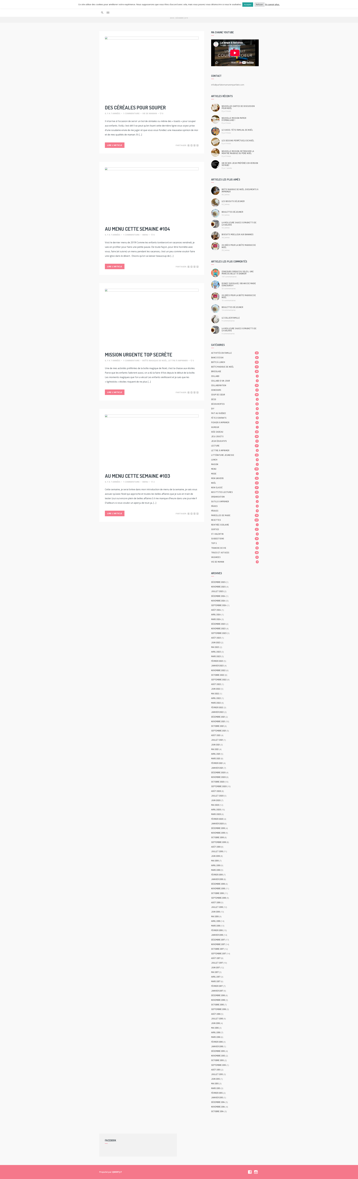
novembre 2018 (218, 888)
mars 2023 (216, 656)
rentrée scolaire (234, 525)
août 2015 (215, 1069)
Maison (234, 464)
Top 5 (234, 543)
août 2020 (216, 791)
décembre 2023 (218, 624)
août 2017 (215, 958)
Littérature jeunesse (234, 455)
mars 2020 (216, 814)
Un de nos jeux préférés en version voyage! (240, 164)
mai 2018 (215, 916)
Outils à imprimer (234, 501)
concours (234, 390)
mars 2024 (216, 619)
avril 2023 (216, 652)
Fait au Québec (234, 413)
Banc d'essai (234, 357)
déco (234, 399)
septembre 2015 (218, 1065)
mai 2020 (215, 805)
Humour (234, 427)
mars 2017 (215, 981)
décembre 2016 (218, 995)
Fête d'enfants (234, 418)
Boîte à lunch (234, 362)
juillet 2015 (217, 1074)
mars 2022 (216, 703)
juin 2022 (215, 689)
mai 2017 (215, 972)
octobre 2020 (217, 782)
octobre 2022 (217, 675)
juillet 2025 (217, 591)
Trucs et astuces (234, 552)
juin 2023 (215, 642)
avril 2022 (216, 698)
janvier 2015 (217, 1097)
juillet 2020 (217, 796)
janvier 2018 (217, 935)
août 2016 (215, 1014)
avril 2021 (215, 754)
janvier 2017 (217, 991)
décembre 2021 (218, 717)
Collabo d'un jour (234, 381)
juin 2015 (215, 1079)
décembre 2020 (218, 772)
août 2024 (216, 610)
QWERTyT (117, 1172)
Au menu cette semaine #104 (137, 229)
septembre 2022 (219, 679)
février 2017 (217, 986)
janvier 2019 (217, 879)
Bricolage (234, 371)
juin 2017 (215, 967)
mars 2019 (215, 870)
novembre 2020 (218, 777)
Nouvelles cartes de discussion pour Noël (238, 107)
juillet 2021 (217, 740)
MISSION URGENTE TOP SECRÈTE (138, 354)
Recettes (234, 520)
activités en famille (234, 353)
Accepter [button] (247, 4)
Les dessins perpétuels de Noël (238, 140)
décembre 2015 (218, 1051)
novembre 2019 (218, 833)
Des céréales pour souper (135, 107)
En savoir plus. (272, 4)
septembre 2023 (219, 633)
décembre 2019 (218, 828)
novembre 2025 (218, 587)
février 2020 (217, 819)
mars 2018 (215, 926)
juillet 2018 (217, 907)
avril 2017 (215, 977)
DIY (234, 408)
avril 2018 (215, 921)
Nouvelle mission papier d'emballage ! (234, 119)
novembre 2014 (218, 1107)
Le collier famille (231, 318)
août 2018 (215, 902)
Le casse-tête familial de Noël (237, 130)
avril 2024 (216, 614)
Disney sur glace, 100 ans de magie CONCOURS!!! (239, 284)
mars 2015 (215, 1088)
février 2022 (217, 707)
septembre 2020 (219, 786)
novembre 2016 (218, 1000)
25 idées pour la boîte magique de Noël (239, 246)
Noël (234, 483)
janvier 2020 (217, 823)
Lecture (234, 445)
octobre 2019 (217, 837)
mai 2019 (215, 860)
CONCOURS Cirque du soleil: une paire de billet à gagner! (238, 272)
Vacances (234, 557)
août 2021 (215, 735)
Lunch (234, 459)
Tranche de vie (234, 548)
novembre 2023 (218, 628)
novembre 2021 (218, 721)
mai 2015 (215, 1083)
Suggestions (234, 538)
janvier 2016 (217, 1046)
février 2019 (217, 874)
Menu (145, 234)
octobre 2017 (217, 949)
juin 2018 (215, 912)
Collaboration (234, 385)
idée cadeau (234, 432)
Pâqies (234, 506)
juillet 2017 (217, 963)
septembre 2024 (219, 605)
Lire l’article (114, 145)
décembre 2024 (218, 596)
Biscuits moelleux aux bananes (238, 234)
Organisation (234, 497)
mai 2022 (215, 693)
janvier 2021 (217, 768)
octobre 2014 (217, 1111)
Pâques (234, 511)
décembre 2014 (218, 1102)
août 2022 (216, 684)
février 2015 (217, 1093)
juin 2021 (215, 744)
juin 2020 (215, 800)
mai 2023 (215, 647)
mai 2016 (215, 1028)
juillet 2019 (217, 851)
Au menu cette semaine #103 (137, 476)
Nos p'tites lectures (234, 492)
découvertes (234, 404)
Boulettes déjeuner (232, 212)
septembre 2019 (218, 842)
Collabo (234, 376)
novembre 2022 (218, 670)
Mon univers (234, 478)
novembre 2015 (218, 1055)
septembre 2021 (218, 730)
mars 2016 (215, 1037)
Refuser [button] (259, 4)
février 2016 (217, 1042)
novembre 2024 (218, 601)
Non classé (234, 487)
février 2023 (217, 661)
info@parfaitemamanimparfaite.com (227, 84)
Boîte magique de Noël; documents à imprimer (240, 190)
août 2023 (216, 638)
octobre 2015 (217, 1060)
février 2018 (217, 930)
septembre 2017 (218, 953)
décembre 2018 (218, 884)
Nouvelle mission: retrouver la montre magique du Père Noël (238, 152)
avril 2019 (215, 865)
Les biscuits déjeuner (233, 201)
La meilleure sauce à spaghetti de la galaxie (239, 223)
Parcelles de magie (234, 515)
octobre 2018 (217, 893)
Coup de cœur (234, 394)
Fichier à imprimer (234, 422)
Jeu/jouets (234, 436)
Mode (234, 473)
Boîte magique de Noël (154, 360)
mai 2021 (215, 749)
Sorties (234, 529)
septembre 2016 (218, 1009)
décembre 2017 (218, 939)
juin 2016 (215, 1023)
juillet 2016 (217, 1018)
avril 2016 (215, 1032)
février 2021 (217, 763)
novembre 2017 (218, 944)
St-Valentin (234, 534)
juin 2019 (215, 856)
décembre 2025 (218, 582)
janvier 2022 (217, 712)
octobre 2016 (217, 1004)
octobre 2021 (217, 726)
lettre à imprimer (178, 360)
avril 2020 (216, 809)
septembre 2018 (218, 898)
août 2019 (215, 847)
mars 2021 (215, 758)
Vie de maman (149, 113)
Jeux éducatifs (234, 441)
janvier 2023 (217, 665)
